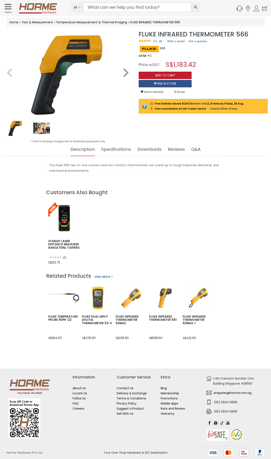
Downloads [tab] (149, 149)
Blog (164, 388)
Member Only (199, 103)
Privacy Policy (127, 403)
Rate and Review (173, 408)
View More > (103, 277)
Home (14, 22)
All (76, 7)
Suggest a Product (130, 408)
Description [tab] (83, 149)
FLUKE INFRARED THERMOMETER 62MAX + (194, 319)
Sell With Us (125, 414)
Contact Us (125, 388)
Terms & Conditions (131, 398)
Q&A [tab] (195, 149)
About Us (79, 388)
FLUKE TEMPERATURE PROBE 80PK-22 (63, 318)
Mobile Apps (169, 403)
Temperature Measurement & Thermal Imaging (91, 22)
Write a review (176, 42)
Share (180, 92)
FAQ (76, 403)
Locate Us (80, 393)
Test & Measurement (37, 22)
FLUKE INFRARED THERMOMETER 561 (163, 318)
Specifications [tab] (116, 149)
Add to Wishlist (153, 92)
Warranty (167, 414)
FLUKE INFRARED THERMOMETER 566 (155, 22)
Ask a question (198, 41)
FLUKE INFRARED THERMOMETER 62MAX (127, 319)
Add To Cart (165, 75)
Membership (170, 393)
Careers (78, 408)
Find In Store (166, 83)
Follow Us (79, 398)
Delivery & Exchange (132, 393)
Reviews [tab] (176, 149)
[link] (145, 41)
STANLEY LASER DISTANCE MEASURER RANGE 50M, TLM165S (63, 244)
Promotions (169, 398)
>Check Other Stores (223, 108)
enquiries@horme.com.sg (233, 393)
